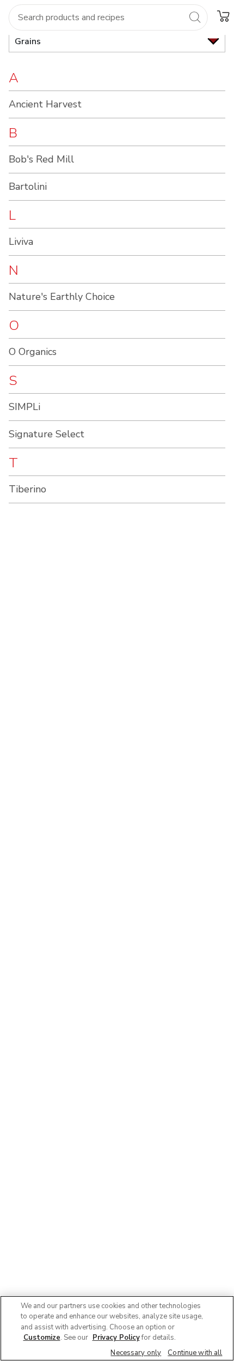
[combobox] (108, 17)
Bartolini (28, 186)
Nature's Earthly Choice (62, 296)
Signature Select (46, 434)
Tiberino (27, 489)
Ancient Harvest (45, 104)
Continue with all (195, 1353)
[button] (223, 16)
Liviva (21, 241)
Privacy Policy (116, 1337)
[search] (194, 17)
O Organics (33, 351)
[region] (117, 1328)
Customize (41, 1337)
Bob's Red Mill (41, 159)
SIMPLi (24, 406)
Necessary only (135, 1353)
